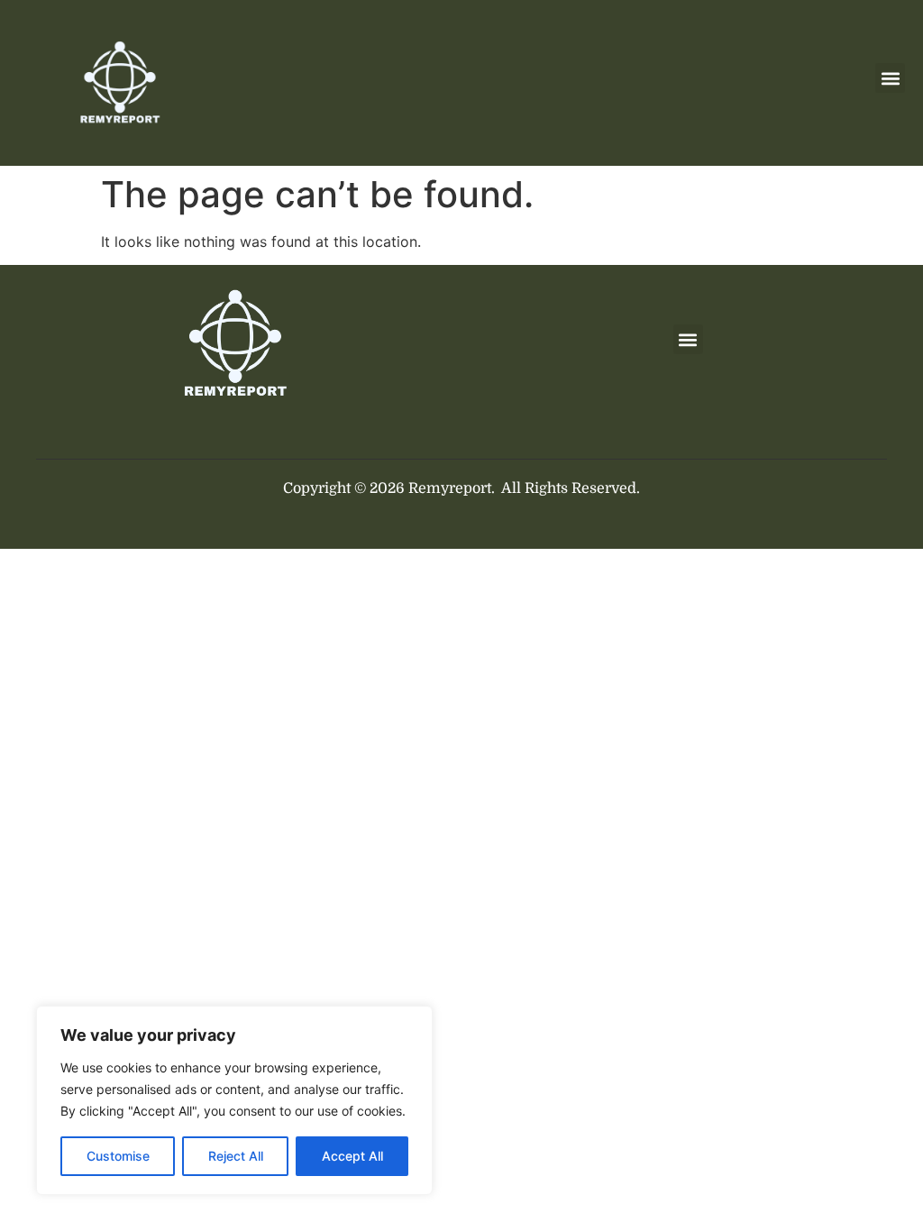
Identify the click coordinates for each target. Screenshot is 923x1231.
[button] (890, 78)
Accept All (352, 1155)
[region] (234, 1100)
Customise (118, 1155)
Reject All (235, 1155)
